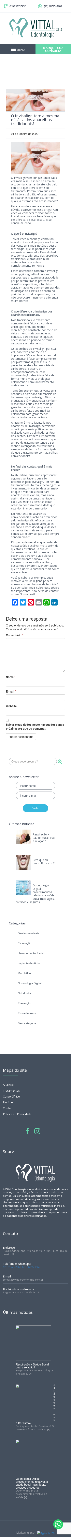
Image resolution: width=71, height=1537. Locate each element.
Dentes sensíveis (28, 933)
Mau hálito (24, 973)
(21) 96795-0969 (53, 6)
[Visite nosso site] (45, 1533)
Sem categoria (27, 1023)
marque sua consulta (53, 49)
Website (11, 706)
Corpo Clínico (11, 1096)
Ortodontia (24, 993)
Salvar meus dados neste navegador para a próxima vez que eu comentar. (35, 726)
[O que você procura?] (60, 761)
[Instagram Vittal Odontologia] (37, 1131)
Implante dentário (29, 963)
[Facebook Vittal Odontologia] (28, 1131)
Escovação (24, 943)
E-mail (11, 691)
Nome (10, 677)
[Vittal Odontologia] (35, 27)
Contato (8, 1108)
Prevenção (24, 1003)
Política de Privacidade (17, 1114)
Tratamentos (11, 1090)
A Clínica (8, 1085)
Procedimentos (27, 1013)
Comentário (14, 635)
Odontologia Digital (29, 983)
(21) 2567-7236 (17, 6)
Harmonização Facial (31, 953)
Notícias (8, 1102)
